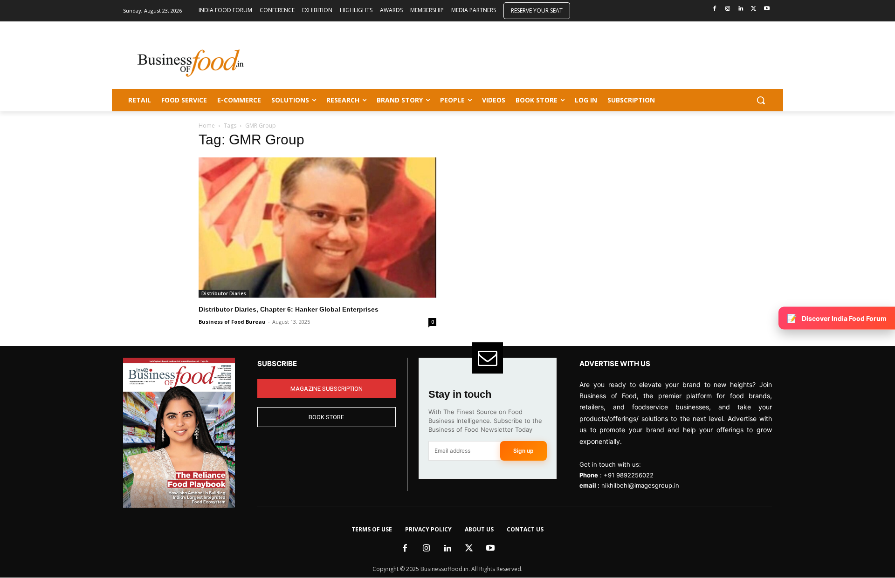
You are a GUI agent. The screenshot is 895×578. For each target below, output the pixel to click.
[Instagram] (728, 9)
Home (207, 125)
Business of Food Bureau (232, 321)
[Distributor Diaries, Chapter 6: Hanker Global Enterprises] (317, 227)
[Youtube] (766, 9)
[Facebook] (714, 9)
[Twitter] (753, 9)
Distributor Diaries (223, 293)
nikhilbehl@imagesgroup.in (640, 485)
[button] (761, 100)
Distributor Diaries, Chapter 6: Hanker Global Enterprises (289, 309)
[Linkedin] (741, 9)
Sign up (523, 450)
